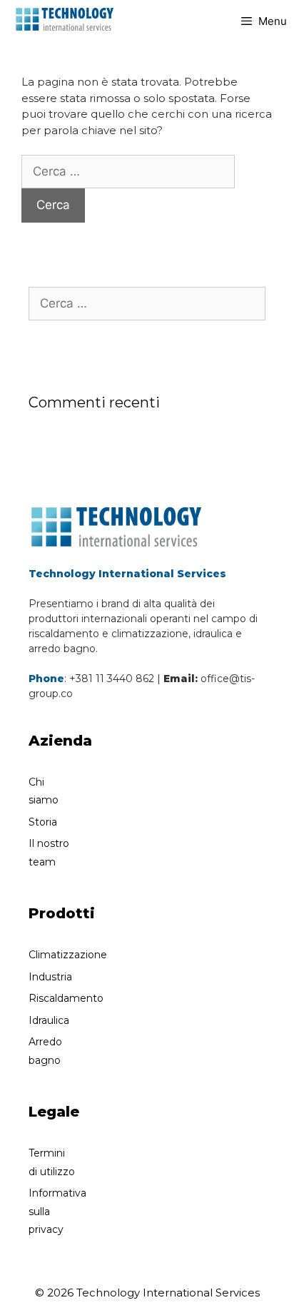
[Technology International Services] (64, 18)
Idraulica (49, 1020)
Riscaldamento (66, 998)
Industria (50, 976)
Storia (43, 822)
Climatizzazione (68, 954)
